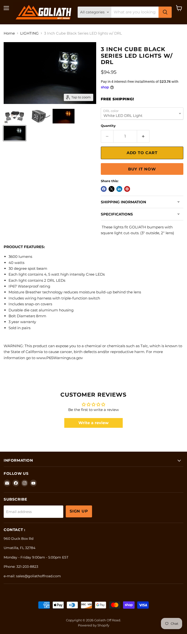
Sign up (79, 511)
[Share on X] (111, 189)
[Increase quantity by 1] (143, 136)
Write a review (93, 422)
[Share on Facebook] (104, 189)
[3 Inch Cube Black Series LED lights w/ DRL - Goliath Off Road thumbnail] (14, 116)
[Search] (165, 12)
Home (9, 33)
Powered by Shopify (93, 625)
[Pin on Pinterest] (127, 189)
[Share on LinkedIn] (119, 189)
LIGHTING (29, 33)
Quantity (108, 126)
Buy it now (142, 169)
